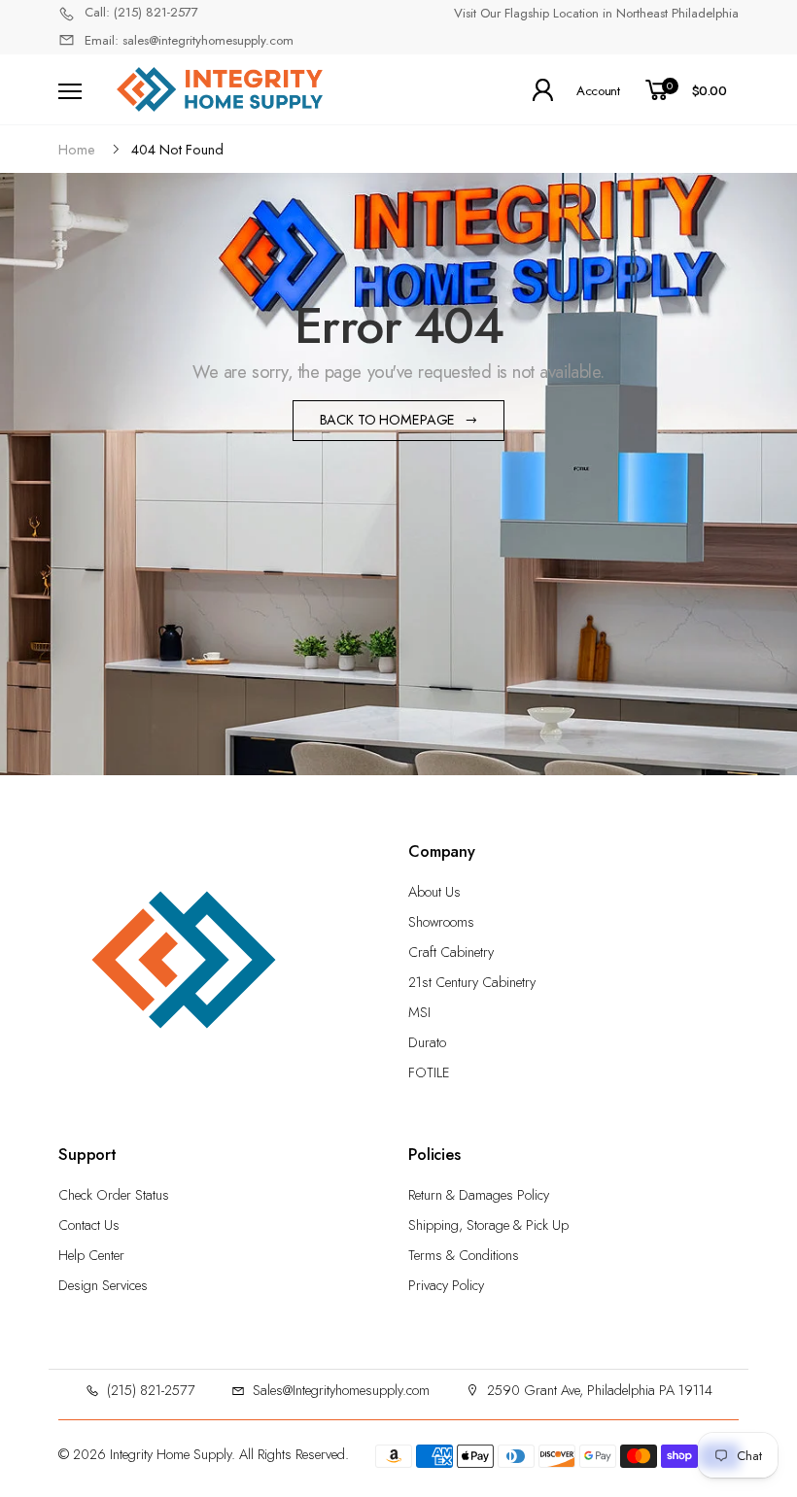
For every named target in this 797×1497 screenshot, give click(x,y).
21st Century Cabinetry (472, 982)
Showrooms (441, 922)
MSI (419, 1012)
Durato (427, 1042)
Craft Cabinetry (451, 952)
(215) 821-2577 (151, 1390)
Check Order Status (113, 1195)
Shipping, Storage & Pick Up (488, 1225)
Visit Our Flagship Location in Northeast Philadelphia (596, 13)
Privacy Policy (446, 1285)
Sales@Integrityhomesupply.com (341, 1390)
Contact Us (89, 1225)
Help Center (91, 1255)
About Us (434, 892)
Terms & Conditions (463, 1255)
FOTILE (429, 1072)
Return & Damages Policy (478, 1195)
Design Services (103, 1285)
